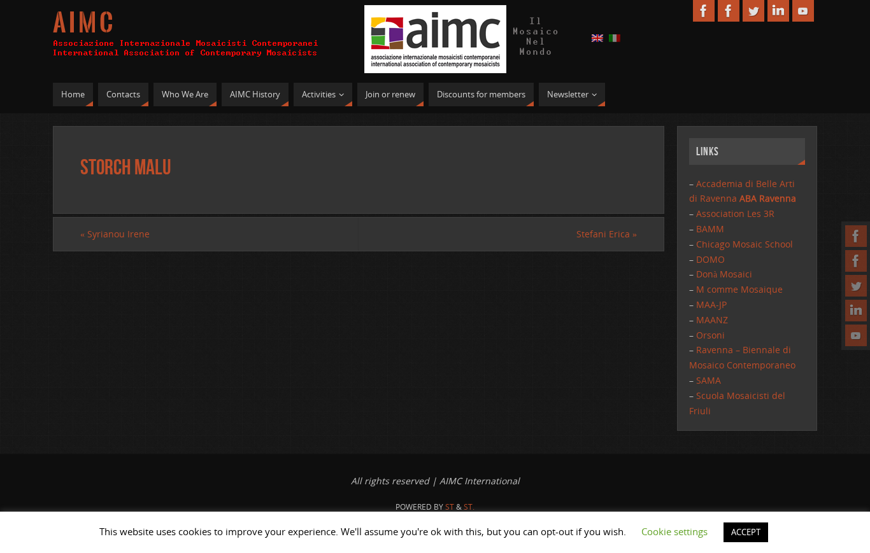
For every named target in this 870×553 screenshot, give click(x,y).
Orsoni (710, 335)
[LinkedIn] (856, 310)
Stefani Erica (606, 234)
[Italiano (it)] (614, 37)
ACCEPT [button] (745, 532)
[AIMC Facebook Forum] (856, 261)
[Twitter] (856, 286)
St (449, 506)
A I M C (83, 23)
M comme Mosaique (739, 289)
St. (469, 506)
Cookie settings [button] (674, 531)
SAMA (708, 380)
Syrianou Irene (115, 234)
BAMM (710, 229)
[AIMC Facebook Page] (856, 236)
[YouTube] (856, 335)
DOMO (710, 259)
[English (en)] (597, 37)
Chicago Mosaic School (744, 244)
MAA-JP (711, 304)
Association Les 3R (735, 213)
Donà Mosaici (724, 274)
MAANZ (712, 320)
